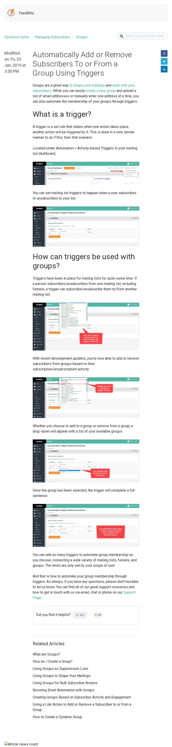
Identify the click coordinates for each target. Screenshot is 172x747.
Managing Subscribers (52, 37)
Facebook (164, 53)
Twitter (164, 61)
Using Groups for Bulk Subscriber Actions (65, 683)
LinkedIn (164, 69)
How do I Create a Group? (53, 661)
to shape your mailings (87, 85)
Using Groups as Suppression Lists (60, 668)
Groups (81, 37)
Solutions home (16, 37)
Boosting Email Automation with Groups (63, 690)
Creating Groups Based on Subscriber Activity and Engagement (82, 697)
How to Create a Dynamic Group (57, 717)
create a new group (101, 91)
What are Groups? (46, 654)
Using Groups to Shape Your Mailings (61, 676)
